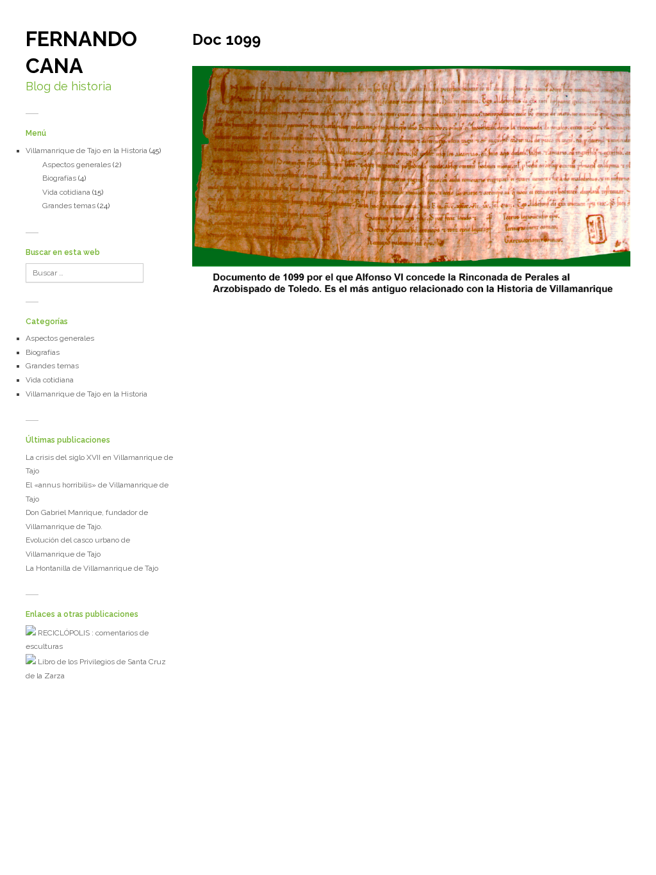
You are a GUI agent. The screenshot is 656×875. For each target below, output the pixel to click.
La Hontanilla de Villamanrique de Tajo (92, 568)
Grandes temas (68, 205)
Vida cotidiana (66, 192)
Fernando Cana (81, 52)
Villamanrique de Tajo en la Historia (86, 150)
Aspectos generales (76, 164)
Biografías (59, 178)
